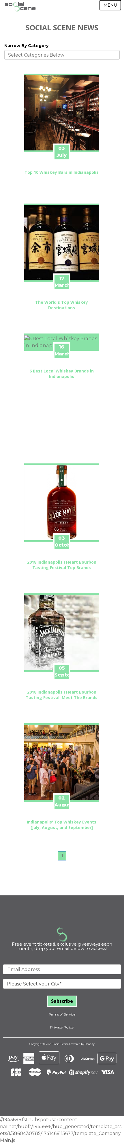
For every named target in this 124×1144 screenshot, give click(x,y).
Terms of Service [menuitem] (62, 1014)
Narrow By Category (26, 45)
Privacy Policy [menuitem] (62, 1027)
